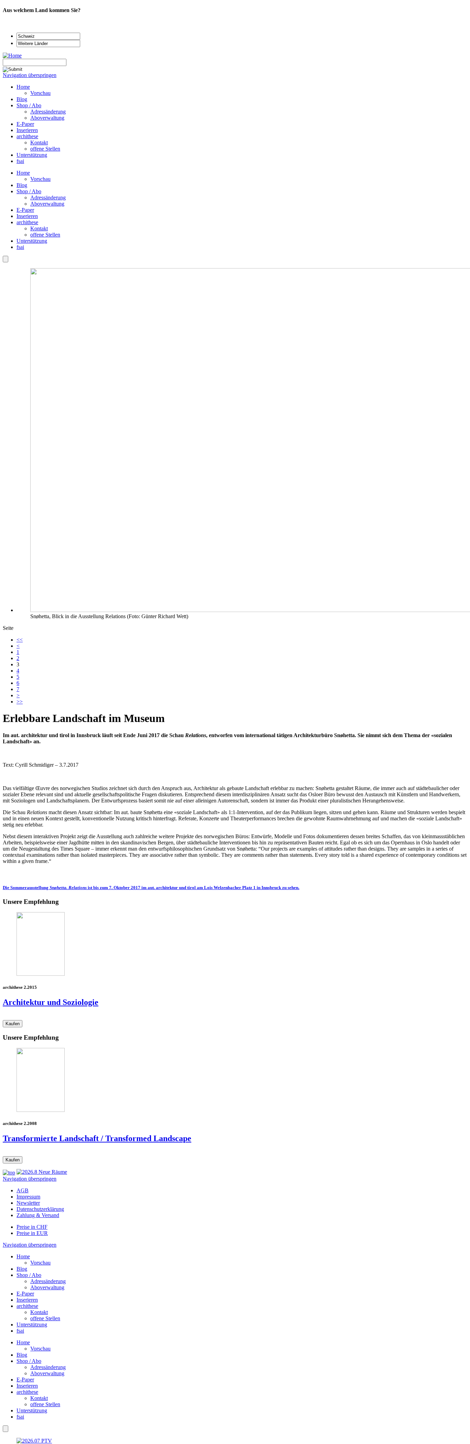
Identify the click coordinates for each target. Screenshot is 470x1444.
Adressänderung (48, 197)
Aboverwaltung (47, 204)
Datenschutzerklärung (40, 1209)
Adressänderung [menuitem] (48, 111)
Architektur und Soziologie (50, 1002)
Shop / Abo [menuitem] (29, 105)
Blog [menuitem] (22, 99)
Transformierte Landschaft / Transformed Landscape (97, 1138)
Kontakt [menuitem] (39, 142)
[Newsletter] (5, 259)
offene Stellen (45, 235)
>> (20, 701)
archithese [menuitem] (27, 136)
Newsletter (28, 1203)
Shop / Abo (29, 191)
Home (23, 173)
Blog (22, 185)
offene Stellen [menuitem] (45, 149)
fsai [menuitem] (20, 161)
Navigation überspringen (29, 75)
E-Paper (25, 210)
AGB (23, 1190)
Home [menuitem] (23, 87)
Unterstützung (32, 241)
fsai (20, 247)
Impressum (28, 1197)
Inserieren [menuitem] (27, 130)
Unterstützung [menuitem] (32, 155)
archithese (27, 222)
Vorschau (40, 179)
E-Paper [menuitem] (25, 124)
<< (20, 640)
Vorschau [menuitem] (40, 93)
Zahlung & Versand (38, 1215)
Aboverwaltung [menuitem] (47, 118)
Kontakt (39, 228)
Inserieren (27, 216)
